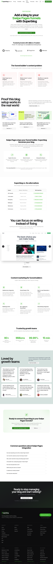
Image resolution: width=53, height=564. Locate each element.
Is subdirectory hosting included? (13, 470)
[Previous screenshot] (3, 246)
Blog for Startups (30, 552)
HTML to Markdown (5, 553)
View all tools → (4, 561)
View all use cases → (31, 561)
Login (43, 1)
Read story (9, 128)
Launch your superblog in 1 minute (25, 32)
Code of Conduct (43, 531)
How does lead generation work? (13, 464)
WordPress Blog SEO (44, 557)
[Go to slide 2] (26, 264)
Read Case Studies (32, 362)
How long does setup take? (12, 473)
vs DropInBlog (17, 555)
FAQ (2, 542)
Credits (41, 534)
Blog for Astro (29, 557)
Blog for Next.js (30, 555)
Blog (23, 1)
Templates (19, 1)
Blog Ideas (29, 534)
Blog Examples (4, 536)
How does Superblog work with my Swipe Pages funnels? (18, 452)
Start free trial (48, 1)
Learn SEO (42, 550)
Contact (15, 529)
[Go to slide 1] (24, 264)
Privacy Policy (42, 529)
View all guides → (43, 561)
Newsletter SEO (43, 559)
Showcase (32, 1)
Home (3, 527)
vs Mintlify (16, 553)
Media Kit (16, 531)
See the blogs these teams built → (26, 55)
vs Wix (15, 557)
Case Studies (27, 1)
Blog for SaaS (29, 550)
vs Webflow (16, 559)
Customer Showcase (5, 534)
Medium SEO (42, 553)
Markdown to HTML (5, 550)
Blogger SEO (42, 555)
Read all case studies (33, 105)
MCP (2, 540)
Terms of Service (43, 527)
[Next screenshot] (50, 246)
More (37, 1)
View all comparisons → (18, 561)
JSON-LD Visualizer (5, 559)
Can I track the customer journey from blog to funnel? (17, 455)
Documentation (30, 531)
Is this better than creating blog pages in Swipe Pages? (17, 461)
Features (10, 1)
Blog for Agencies (30, 553)
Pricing (14, 1)
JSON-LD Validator (5, 557)
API (2, 538)
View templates (26, 266)
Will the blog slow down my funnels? (14, 467)
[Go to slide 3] (28, 264)
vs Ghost (16, 552)
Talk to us (36, 428)
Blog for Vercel (30, 559)
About (15, 527)
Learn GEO (42, 552)
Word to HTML (4, 552)
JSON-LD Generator (5, 555)
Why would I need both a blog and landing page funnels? (18, 458)
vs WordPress (17, 550)
